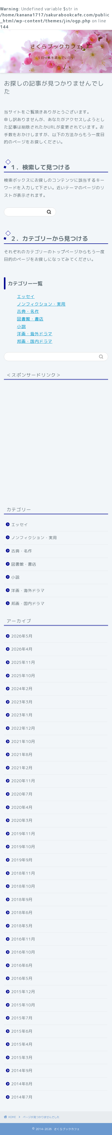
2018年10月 (23, 886)
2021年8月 (22, 754)
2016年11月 (23, 939)
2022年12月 (23, 728)
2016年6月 (22, 965)
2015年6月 (22, 1031)
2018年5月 (22, 926)
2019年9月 (22, 860)
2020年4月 (22, 807)
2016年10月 (23, 952)
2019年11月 (23, 833)
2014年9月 (22, 1070)
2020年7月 (22, 794)
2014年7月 (22, 1097)
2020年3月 (22, 820)
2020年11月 (23, 781)
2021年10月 (23, 741)
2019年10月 (23, 846)
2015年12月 (23, 991)
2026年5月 (22, 636)
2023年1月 (22, 715)
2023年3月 (22, 702)
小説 (21, 326)
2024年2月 (22, 688)
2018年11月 (23, 873)
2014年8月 (22, 1084)
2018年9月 (22, 899)
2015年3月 (22, 1057)
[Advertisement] (56, 440)
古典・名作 (28, 311)
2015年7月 (22, 1018)
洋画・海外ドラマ (34, 334)
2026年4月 (22, 649)
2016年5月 (22, 978)
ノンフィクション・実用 (41, 304)
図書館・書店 (30, 319)
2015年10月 (23, 1005)
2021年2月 (22, 768)
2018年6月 (22, 912)
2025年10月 (23, 675)
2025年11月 (23, 662)
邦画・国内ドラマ (34, 341)
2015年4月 (22, 1044)
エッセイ (26, 296)
